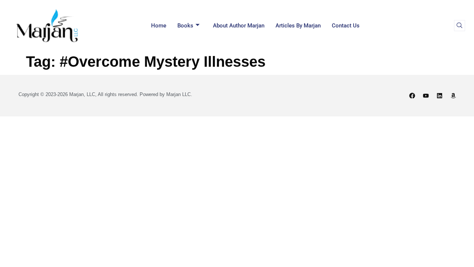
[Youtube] (426, 96)
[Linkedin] (439, 96)
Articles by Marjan (298, 25)
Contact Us (346, 25)
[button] (459, 25)
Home (158, 25)
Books (185, 25)
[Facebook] (412, 96)
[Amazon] (453, 96)
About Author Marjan (238, 25)
